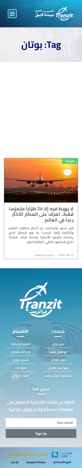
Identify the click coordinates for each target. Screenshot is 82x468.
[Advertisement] (41, 105)
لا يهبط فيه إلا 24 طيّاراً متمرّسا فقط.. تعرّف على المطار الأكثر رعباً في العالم (41, 214)
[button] (12, 13)
